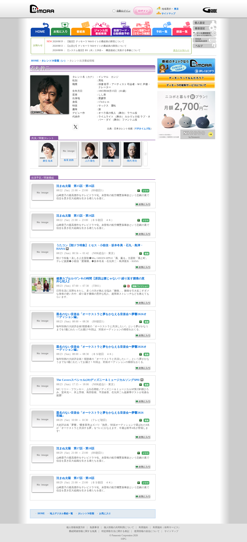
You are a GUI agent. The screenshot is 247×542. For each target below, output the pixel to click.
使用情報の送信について (147, 531)
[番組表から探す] (80, 29)
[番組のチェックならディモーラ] (186, 66)
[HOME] (40, 29)
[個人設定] (204, 22)
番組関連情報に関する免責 (83, 531)
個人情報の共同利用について (119, 527)
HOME (35, 60)
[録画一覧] (182, 29)
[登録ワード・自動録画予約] (121, 29)
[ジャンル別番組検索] (101, 29)
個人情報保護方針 (75, 527)
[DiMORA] (42, 10)
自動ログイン (123, 10)
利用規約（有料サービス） (167, 527)
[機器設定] (204, 28)
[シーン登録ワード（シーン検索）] (141, 29)
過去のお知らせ (181, 50)
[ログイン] (143, 11)
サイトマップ (171, 531)
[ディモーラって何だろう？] (186, 78)
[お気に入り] (60, 29)
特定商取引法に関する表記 (115, 531)
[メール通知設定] (204, 34)
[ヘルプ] (204, 45)
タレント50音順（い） (54, 60)
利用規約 (143, 527)
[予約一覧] (162, 29)
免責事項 (94, 527)
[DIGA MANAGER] (204, 40)
